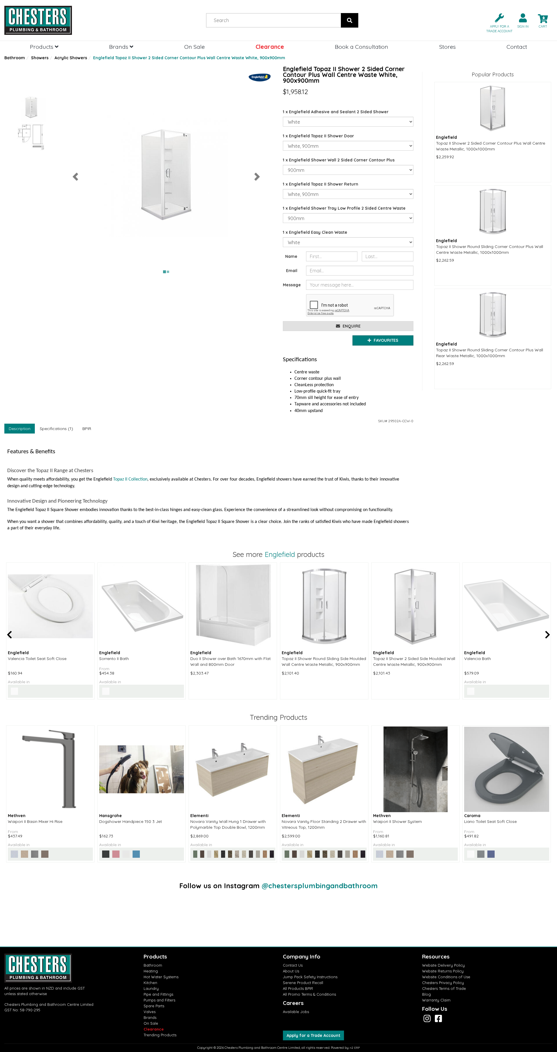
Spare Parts (154, 1006)
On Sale (194, 46)
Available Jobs (296, 1011)
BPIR (86, 428)
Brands (119, 46)
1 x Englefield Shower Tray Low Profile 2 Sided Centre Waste (344, 208)
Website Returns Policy (443, 971)
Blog (426, 994)
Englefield (280, 554)
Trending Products (160, 1035)
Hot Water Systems (161, 976)
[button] (497, 22)
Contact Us (293, 965)
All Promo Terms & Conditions (309, 994)
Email (291, 270)
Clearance (270, 46)
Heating (151, 971)
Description (19, 428)
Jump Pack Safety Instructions (310, 976)
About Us (291, 971)
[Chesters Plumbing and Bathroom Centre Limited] (69, 20)
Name (291, 256)
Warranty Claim (436, 1000)
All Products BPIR (298, 988)
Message (292, 284)
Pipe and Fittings (158, 994)
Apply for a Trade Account (313, 1035)
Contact (517, 46)
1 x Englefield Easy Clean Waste (315, 232)
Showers (39, 57)
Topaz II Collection (130, 479)
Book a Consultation (361, 46)
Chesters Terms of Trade (444, 988)
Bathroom (14, 57)
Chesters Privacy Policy (443, 982)
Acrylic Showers (71, 57)
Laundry (151, 988)
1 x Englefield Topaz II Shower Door (318, 136)
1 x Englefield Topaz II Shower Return (320, 184)
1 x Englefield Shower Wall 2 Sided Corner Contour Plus (339, 160)
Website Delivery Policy (443, 965)
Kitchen (150, 982)
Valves (149, 1011)
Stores (447, 46)
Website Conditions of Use (446, 976)
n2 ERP (355, 1048)
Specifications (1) (56, 428)
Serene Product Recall (303, 982)
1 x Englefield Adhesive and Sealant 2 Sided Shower (335, 111)
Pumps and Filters (159, 1000)
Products (42, 46)
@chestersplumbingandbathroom (320, 885)
